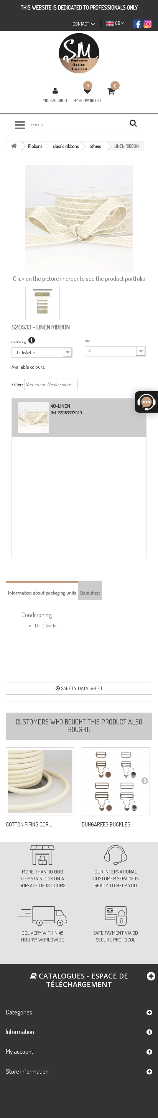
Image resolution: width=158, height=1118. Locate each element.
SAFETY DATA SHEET (81, 688)
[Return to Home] (14, 146)
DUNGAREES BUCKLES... (108, 824)
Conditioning (19, 342)
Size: (88, 341)
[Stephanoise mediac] (79, 53)
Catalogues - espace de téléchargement (82, 980)
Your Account (55, 100)
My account (19, 1051)
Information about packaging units (42, 593)
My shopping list (87, 100)
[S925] (40, 781)
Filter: (17, 384)
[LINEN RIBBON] (42, 303)
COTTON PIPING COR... (29, 824)
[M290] (116, 781)
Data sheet (90, 593)
